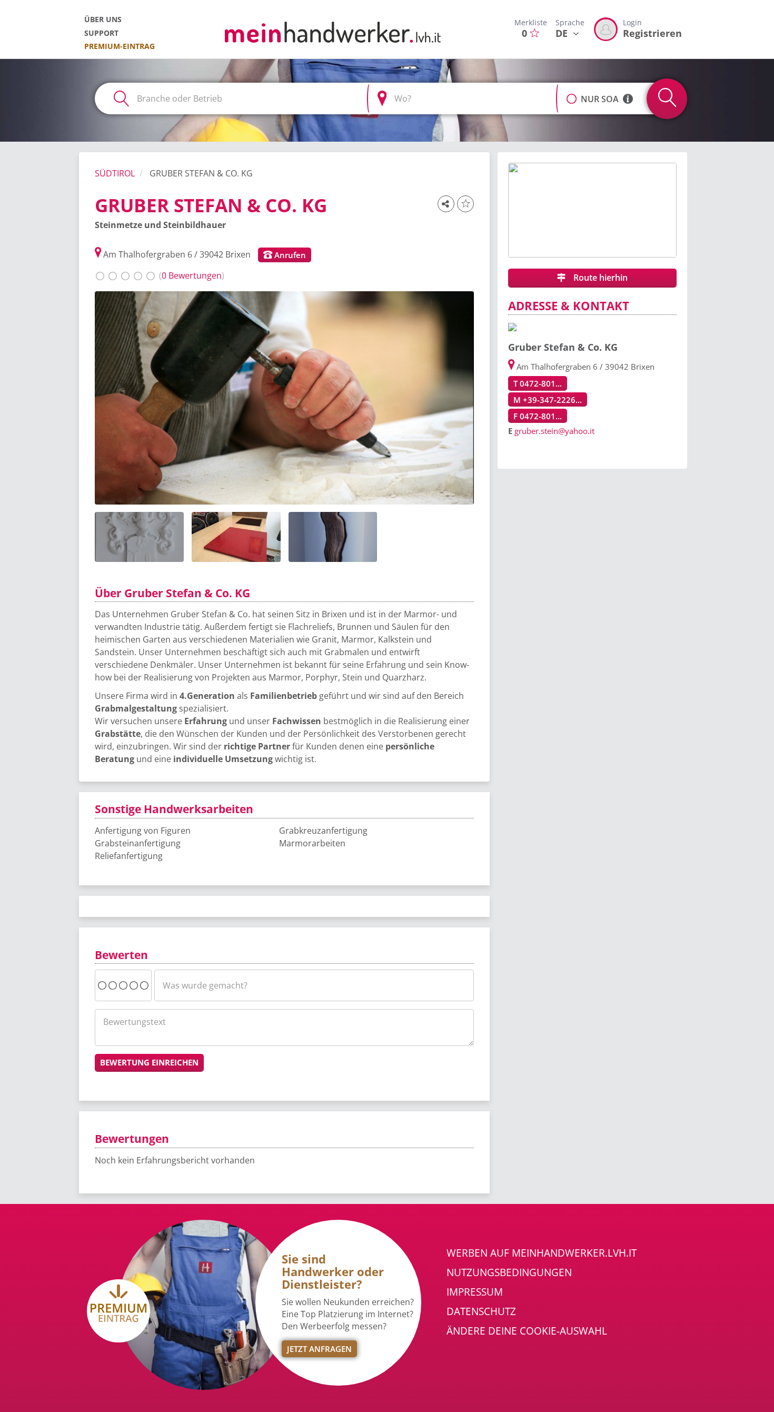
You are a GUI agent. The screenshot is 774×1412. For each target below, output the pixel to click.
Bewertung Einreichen (149, 1062)
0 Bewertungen (192, 275)
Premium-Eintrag (119, 46)
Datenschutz (481, 1311)
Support (101, 33)
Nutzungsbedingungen (509, 1272)
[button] (572, 93)
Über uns (103, 19)
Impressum (474, 1292)
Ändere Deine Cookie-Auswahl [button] (526, 1331)
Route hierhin (599, 277)
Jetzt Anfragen (319, 1349)
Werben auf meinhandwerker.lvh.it (541, 1253)
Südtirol (115, 173)
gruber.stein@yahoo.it (554, 431)
